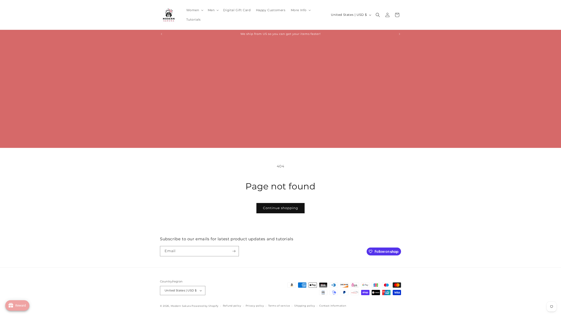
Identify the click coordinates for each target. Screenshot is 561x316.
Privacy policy (255, 305)
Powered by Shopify (205, 305)
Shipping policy (304, 305)
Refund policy (232, 305)
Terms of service (279, 305)
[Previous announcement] (161, 34)
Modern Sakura (181, 305)
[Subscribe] (234, 251)
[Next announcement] (399, 34)
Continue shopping (280, 208)
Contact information (332, 305)
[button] (194, 10)
